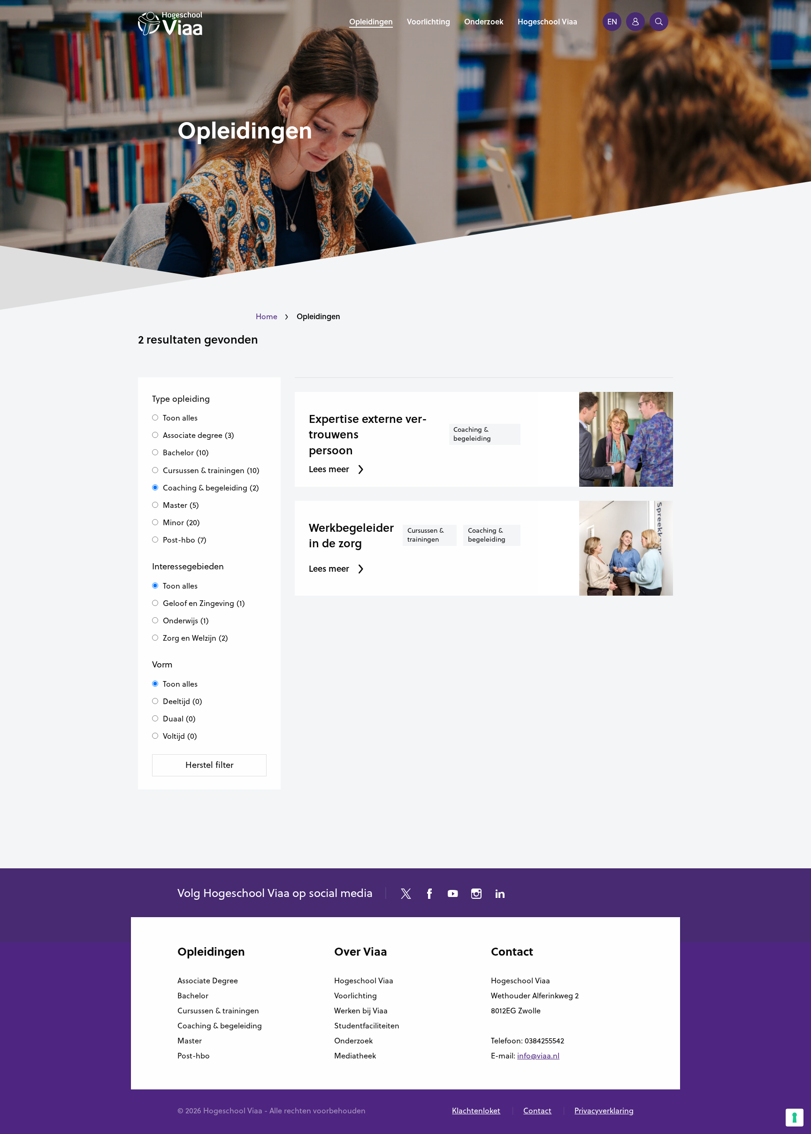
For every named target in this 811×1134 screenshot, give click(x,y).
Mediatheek (355, 1055)
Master (181, 505)
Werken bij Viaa (361, 1010)
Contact (537, 1110)
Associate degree (198, 435)
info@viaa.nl (538, 1055)
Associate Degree (207, 980)
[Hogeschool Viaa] (170, 28)
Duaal (179, 718)
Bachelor (186, 452)
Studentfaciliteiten (366, 1025)
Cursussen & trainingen (211, 470)
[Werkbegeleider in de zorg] (626, 548)
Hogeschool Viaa (363, 980)
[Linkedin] (500, 895)
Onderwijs (186, 620)
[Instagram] (476, 895)
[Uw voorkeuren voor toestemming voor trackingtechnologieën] (794, 1117)
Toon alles (180, 418)
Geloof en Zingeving (204, 603)
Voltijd (180, 736)
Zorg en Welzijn (195, 638)
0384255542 (544, 1040)
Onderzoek (353, 1040)
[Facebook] (429, 895)
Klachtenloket (476, 1110)
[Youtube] (453, 895)
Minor (181, 522)
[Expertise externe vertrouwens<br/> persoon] (626, 439)
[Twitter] (406, 895)
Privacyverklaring (604, 1110)
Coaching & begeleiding (211, 488)
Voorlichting (355, 995)
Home (266, 316)
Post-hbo (185, 540)
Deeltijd (182, 701)
